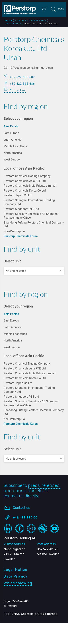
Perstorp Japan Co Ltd (18, 195)
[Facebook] (19, 528)
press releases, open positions (32, 488)
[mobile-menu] (61, 9)
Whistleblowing (18, 583)
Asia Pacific (11, 126)
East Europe (11, 133)
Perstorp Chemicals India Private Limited (29, 185)
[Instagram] (31, 528)
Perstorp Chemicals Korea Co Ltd (25, 190)
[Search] (53, 9)
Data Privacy (15, 576)
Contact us (21, 507)
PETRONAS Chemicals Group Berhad (30, 614)
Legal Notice (15, 569)
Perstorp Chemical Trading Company (27, 176)
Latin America (12, 139)
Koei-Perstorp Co (14, 231)
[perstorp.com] (22, 9)
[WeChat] (42, 528)
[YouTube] (54, 528)
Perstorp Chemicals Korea (21, 236)
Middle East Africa (15, 146)
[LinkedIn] (8, 528)
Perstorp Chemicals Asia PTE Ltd (25, 181)
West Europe (12, 159)
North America (13, 153)
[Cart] (44, 9)
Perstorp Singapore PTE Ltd (21, 209)
